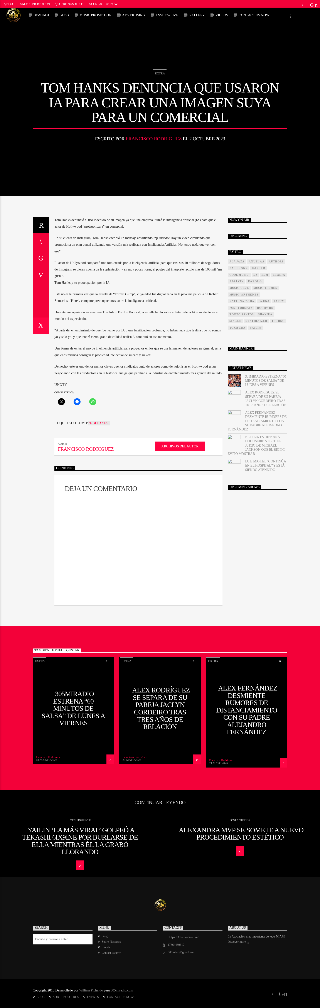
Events (106, 947)
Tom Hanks (98, 423)
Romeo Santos (241, 314)
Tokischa (237, 327)
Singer (235, 321)
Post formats (241, 307)
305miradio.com (122, 990)
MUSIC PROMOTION (95, 15)
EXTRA (160, 73)
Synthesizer (256, 321)
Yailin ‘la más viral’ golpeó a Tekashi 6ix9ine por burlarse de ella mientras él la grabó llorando (80, 841)
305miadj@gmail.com (181, 952)
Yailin (255, 327)
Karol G (255, 281)
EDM (264, 274)
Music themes (265, 287)
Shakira (265, 314)
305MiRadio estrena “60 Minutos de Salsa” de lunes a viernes (265, 380)
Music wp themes (244, 294)
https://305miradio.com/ (184, 937)
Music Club (239, 287)
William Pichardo (91, 990)
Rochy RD (265, 307)
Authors (276, 261)
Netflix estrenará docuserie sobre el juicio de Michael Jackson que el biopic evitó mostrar (256, 445)
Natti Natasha (241, 301)
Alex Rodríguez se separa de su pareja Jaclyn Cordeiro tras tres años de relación (266, 398)
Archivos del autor (179, 446)
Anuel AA (256, 261)
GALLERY (197, 15)
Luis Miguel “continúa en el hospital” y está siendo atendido (265, 465)
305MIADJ (41, 15)
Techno (278, 321)
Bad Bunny (238, 268)
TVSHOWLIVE (167, 15)
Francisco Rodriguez (154, 138)
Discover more (237, 941)
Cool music (239, 274)
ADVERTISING (133, 15)
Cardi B (258, 268)
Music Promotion (36, 4)
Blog (10, 4)
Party (279, 301)
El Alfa (279, 274)
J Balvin (236, 281)
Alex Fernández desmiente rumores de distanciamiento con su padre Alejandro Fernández (257, 421)
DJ (255, 274)
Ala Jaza (237, 261)
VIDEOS (221, 15)
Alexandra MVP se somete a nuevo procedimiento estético (241, 833)
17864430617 (176, 944)
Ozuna (264, 301)
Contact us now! (104, 4)
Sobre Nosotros (70, 4)
